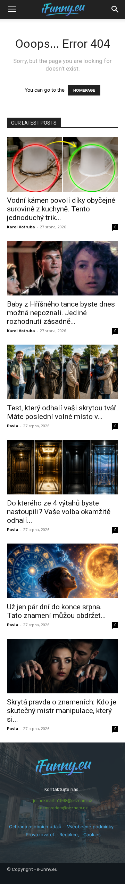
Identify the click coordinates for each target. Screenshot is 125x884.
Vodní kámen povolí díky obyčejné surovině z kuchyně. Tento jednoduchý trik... (61, 209)
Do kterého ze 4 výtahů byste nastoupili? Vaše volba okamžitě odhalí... (58, 512)
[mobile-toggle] (12, 9)
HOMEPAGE (84, 90)
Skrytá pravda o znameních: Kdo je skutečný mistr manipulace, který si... (61, 710)
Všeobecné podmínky (90, 826)
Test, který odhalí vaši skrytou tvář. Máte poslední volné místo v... (62, 412)
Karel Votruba (21, 226)
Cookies (92, 834)
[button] (115, 9)
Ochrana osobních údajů (35, 826)
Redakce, (71, 834)
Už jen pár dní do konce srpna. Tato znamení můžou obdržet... (56, 611)
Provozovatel (40, 834)
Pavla (12, 425)
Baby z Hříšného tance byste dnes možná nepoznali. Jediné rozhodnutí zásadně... (61, 313)
